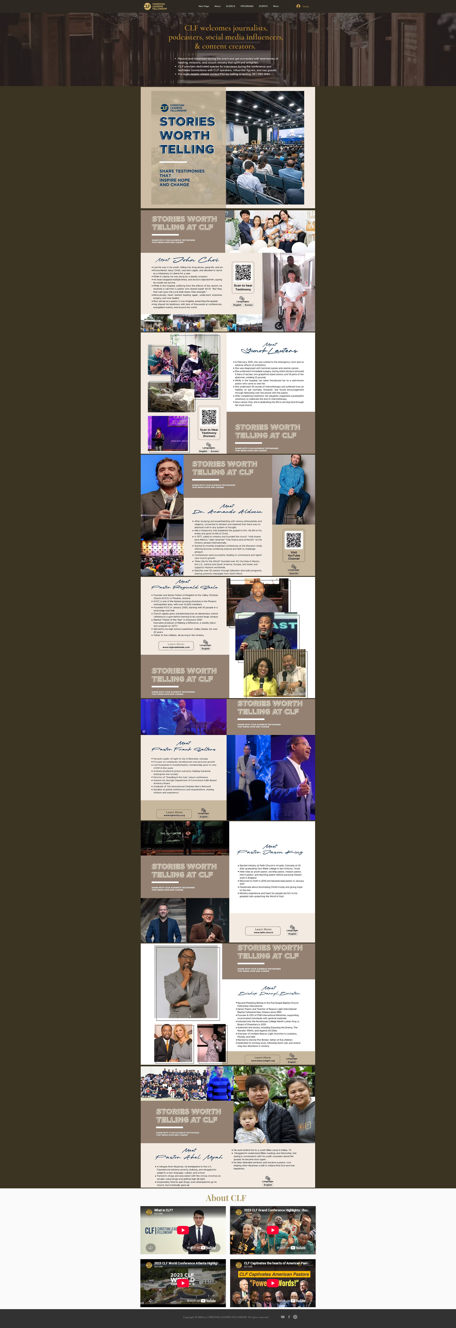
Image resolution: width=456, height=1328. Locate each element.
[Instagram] (295, 1317)
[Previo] (20, 49)
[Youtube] (283, 1317)
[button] (230, 6)
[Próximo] (436, 49)
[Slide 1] (228, 77)
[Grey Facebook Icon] (289, 1317)
